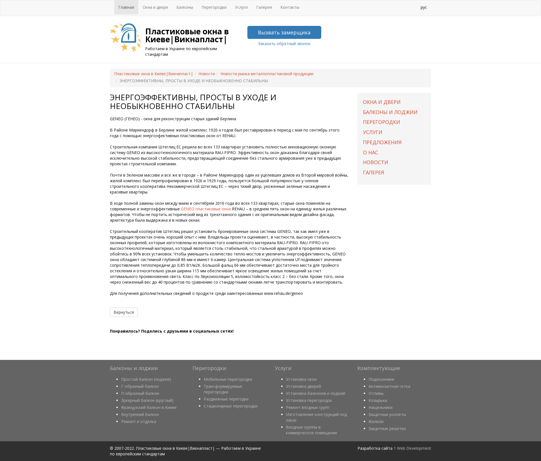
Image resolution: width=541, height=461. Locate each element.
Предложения (382, 142)
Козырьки (378, 400)
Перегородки (214, 7)
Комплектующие (378, 368)
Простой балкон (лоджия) (146, 379)
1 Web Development (412, 448)
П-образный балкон (140, 393)
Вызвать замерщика (284, 32)
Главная (126, 7)
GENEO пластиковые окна (206, 208)
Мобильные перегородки (228, 379)
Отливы (376, 393)
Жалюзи (376, 421)
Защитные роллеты (387, 414)
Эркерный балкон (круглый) (147, 400)
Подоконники (381, 379)
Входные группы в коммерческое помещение (311, 429)
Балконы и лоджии (390, 112)
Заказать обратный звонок (284, 43)
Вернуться (124, 312)
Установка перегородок (309, 400)
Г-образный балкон (140, 386)
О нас (370, 152)
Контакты (289, 7)
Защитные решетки (387, 428)
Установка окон (301, 379)
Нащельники (381, 407)
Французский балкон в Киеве (149, 407)
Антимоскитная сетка (389, 386)
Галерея (264, 7)
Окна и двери (155, 7)
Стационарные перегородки (231, 406)
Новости (375, 162)
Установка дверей (303, 386)
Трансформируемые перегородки (223, 389)
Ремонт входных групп (307, 407)
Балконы (184, 7)
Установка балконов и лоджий (315, 393)
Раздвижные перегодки (226, 399)
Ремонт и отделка (138, 421)
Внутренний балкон (140, 414)
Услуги (241, 7)
